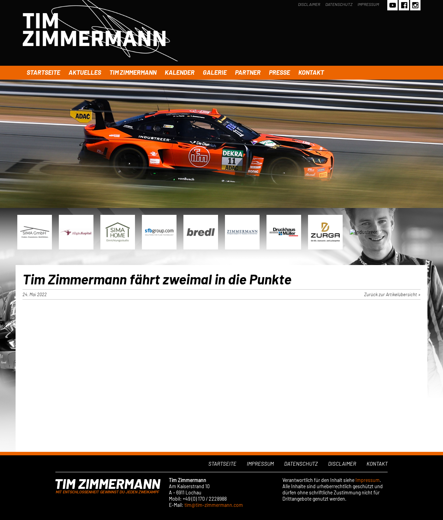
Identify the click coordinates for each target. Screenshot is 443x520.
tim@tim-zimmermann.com (213, 505)
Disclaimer (309, 4)
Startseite (43, 72)
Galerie (215, 72)
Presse (279, 72)
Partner (248, 72)
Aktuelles (85, 72)
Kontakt (311, 72)
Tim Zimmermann (132, 72)
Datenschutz (338, 4)
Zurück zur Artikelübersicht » (392, 294)
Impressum (368, 4)
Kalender (180, 72)
